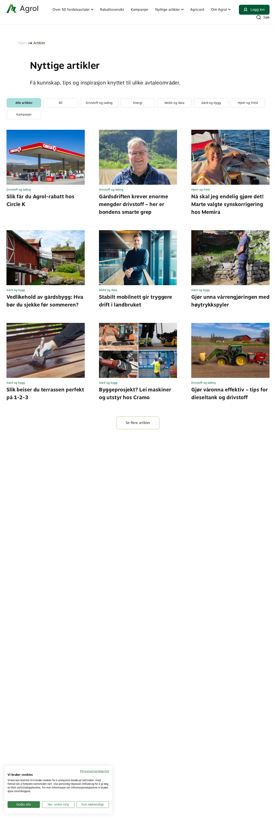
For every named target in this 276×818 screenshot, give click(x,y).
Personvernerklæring (94, 771)
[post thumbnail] (45, 157)
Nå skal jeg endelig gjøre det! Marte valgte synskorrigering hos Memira (227, 204)
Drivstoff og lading (99, 103)
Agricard (197, 10)
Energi (137, 103)
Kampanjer (139, 10)
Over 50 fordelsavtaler (71, 10)
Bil (61, 103)
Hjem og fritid (248, 103)
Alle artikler (24, 103)
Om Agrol (219, 10)
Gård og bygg (211, 103)
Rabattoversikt (112, 10)
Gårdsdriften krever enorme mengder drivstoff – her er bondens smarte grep (133, 204)
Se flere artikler (138, 423)
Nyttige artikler (167, 10)
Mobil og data (174, 103)
